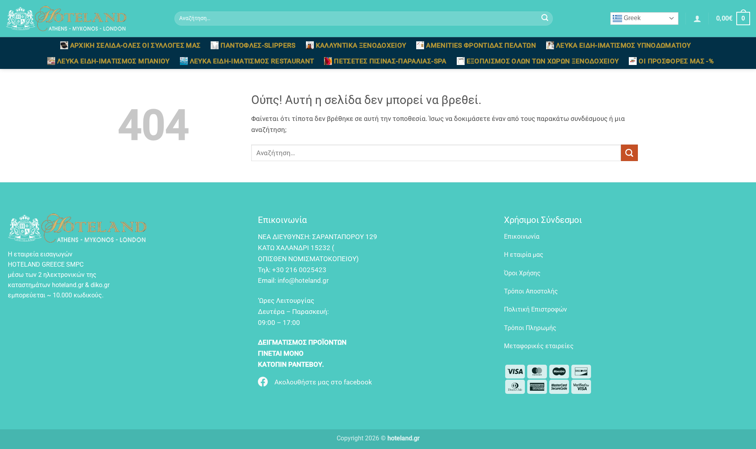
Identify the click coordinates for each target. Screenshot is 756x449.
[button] (697, 18)
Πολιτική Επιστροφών (535, 309)
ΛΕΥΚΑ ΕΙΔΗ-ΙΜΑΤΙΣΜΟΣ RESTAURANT (252, 61)
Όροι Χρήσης (522, 273)
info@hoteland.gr (303, 280)
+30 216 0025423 (299, 270)
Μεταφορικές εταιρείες (539, 346)
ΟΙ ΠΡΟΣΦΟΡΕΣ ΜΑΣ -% (676, 61)
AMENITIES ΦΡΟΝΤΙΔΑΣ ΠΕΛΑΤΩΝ (481, 45)
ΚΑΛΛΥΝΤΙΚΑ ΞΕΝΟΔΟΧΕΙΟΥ (361, 45)
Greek (631, 18)
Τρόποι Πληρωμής (530, 328)
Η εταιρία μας (523, 254)
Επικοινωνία (521, 236)
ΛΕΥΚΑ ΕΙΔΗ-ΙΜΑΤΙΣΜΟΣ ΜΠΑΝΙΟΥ (113, 61)
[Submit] (544, 18)
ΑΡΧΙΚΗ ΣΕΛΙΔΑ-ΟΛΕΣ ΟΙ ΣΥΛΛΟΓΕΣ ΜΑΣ (135, 45)
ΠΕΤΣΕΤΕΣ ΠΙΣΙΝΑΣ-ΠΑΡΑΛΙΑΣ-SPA (390, 61)
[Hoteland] (84, 18)
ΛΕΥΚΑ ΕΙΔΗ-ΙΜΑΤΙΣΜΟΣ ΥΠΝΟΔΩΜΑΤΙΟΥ (623, 45)
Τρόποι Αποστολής (531, 291)
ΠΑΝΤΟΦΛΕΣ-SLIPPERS (257, 45)
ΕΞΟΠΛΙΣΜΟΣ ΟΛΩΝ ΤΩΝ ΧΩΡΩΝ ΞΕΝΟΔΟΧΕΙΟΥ (543, 61)
